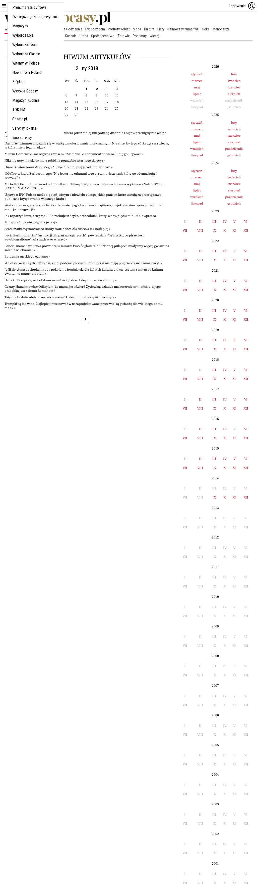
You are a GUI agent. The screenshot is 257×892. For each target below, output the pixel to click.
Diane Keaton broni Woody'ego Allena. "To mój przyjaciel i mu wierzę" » (59, 167)
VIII (200, 230)
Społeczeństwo (102, 36)
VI (245, 221)
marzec (196, 81)
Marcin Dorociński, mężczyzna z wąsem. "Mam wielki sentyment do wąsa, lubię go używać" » (74, 154)
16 (96, 102)
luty (234, 74)
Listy (160, 29)
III (214, 221)
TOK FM (18, 109)
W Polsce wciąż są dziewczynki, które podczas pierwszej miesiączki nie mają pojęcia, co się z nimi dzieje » (83, 263)
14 (76, 102)
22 (86, 108)
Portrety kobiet (119, 29)
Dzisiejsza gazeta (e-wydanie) (36, 16)
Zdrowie (123, 36)
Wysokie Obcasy (25, 91)
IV (224, 221)
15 (86, 102)
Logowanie (237, 6)
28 (76, 115)
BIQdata (18, 81)
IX (214, 230)
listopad (197, 155)
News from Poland (27, 72)
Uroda (84, 36)
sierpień (234, 94)
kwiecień (234, 81)
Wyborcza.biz (23, 35)
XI (234, 230)
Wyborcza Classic (26, 54)
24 (106, 108)
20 (66, 108)
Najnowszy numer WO (183, 29)
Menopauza (221, 29)
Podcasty (140, 36)
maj (197, 87)
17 (106, 102)
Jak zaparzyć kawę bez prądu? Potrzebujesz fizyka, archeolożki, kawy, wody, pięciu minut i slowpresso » (81, 216)
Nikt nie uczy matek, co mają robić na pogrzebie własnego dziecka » (55, 160)
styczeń (196, 74)
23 (96, 108)
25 (116, 108)
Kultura (149, 29)
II (200, 221)
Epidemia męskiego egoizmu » (27, 256)
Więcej (154, 36)
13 (66, 102)
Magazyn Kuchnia (25, 100)
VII (185, 230)
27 (66, 115)
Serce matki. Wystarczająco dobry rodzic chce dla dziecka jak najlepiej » (58, 229)
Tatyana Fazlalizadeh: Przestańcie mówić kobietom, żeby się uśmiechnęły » (60, 297)
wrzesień (197, 149)
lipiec (197, 94)
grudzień (234, 155)
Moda (137, 29)
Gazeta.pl (19, 119)
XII (246, 230)
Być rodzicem (95, 29)
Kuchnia (71, 36)
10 (106, 95)
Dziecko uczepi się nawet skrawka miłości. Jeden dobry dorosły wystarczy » (61, 280)
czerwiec (234, 87)
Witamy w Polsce (26, 63)
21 (76, 108)
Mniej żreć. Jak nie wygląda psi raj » (31, 222)
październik (234, 149)
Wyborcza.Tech (24, 44)
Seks (206, 29)
